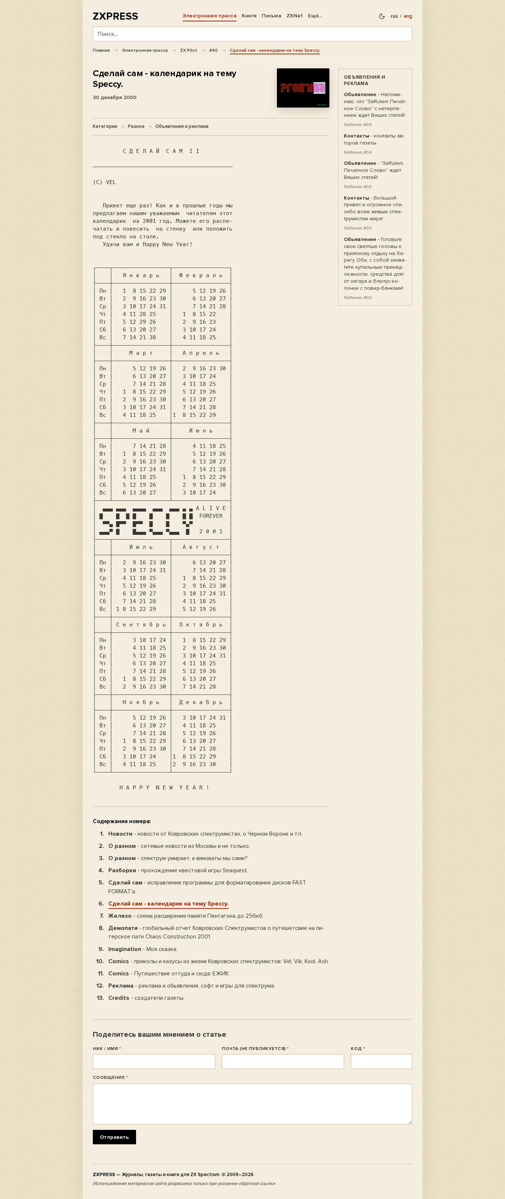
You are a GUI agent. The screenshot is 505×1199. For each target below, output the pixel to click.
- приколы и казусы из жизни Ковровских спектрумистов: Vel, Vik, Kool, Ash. (218, 961)
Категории (105, 126)
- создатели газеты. (146, 998)
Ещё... (315, 16)
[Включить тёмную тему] (382, 16)
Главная (101, 50)
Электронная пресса (210, 16)
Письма (271, 16)
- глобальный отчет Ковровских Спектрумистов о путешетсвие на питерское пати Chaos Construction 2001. (216, 932)
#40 (213, 50)
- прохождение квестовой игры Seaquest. (178, 870)
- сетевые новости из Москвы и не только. (179, 846)
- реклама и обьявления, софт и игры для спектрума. (191, 985)
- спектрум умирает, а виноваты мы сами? (178, 858)
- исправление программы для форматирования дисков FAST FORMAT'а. (207, 887)
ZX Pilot (188, 50)
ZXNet (295, 16)
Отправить (114, 1137)
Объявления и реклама (182, 126)
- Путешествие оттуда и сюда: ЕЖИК (168, 973)
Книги (249, 16)
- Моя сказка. (142, 949)
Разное (136, 126)
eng (408, 16)
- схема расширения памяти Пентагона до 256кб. (186, 916)
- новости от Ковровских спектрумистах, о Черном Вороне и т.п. (205, 834)
